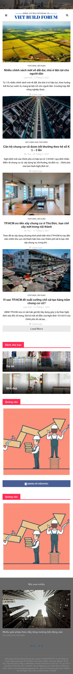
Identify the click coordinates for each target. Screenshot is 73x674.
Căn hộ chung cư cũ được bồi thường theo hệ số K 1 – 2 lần (36, 148)
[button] (31, 646)
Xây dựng (41, 66)
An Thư (27, 154)
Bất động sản (31, 142)
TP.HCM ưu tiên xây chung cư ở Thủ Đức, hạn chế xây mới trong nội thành (36, 225)
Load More (36, 328)
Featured (32, 66)
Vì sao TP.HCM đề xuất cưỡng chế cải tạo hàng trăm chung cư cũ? (36, 301)
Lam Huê (28, 77)
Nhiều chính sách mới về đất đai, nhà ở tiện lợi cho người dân (36, 72)
